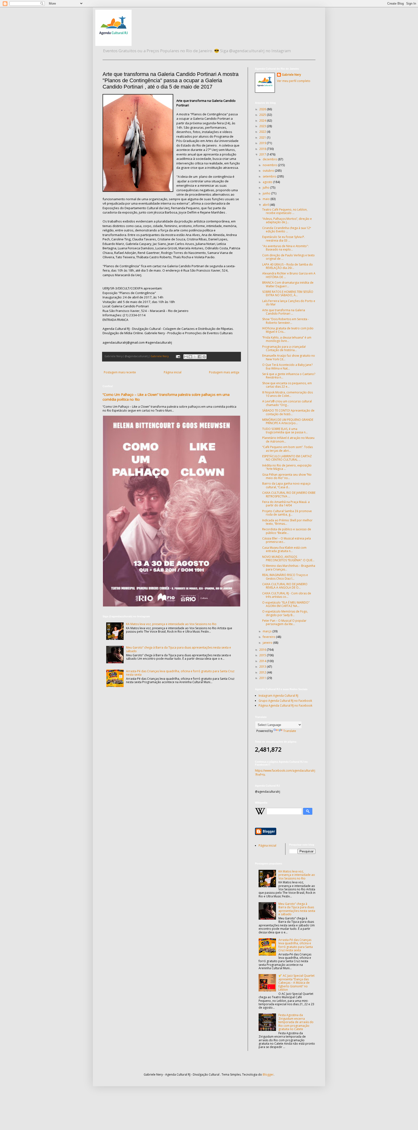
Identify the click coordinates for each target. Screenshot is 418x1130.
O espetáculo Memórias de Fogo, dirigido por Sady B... (285, 613)
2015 (263, 655)
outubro (269, 171)
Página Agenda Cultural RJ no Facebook (285, 705)
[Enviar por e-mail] (185, 356)
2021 (263, 137)
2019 (263, 143)
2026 (263, 109)
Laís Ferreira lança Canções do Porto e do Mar (288, 302)
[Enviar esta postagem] (178, 356)
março (267, 631)
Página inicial (172, 372)
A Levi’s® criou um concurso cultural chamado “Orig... (287, 403)
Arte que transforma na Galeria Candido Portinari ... (283, 312)
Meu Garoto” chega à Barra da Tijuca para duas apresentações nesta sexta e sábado (178, 649)
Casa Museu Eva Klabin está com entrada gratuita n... (284, 549)
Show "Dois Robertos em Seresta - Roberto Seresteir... (285, 321)
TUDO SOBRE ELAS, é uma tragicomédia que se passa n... (285, 430)
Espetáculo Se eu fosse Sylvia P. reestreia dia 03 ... (283, 238)
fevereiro (269, 637)
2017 (263, 154)
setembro (270, 176)
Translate (289, 731)
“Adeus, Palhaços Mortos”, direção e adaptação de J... (287, 220)
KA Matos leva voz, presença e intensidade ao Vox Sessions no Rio (171, 624)
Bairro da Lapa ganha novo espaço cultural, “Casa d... (286, 485)
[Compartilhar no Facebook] (199, 356)
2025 (263, 115)
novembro (270, 165)
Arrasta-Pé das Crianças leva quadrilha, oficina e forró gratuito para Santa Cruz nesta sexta (180, 673)
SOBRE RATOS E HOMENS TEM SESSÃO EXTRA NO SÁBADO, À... (287, 293)
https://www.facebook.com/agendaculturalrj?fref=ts (285, 772)
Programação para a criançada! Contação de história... (284, 348)
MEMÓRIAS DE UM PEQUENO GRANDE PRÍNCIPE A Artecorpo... (287, 421)
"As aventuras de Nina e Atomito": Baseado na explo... (285, 247)
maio (266, 199)
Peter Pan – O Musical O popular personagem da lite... (284, 622)
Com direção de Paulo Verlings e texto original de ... (288, 257)
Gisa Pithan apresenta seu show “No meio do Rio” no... (287, 476)
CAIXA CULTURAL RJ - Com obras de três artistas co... (286, 595)
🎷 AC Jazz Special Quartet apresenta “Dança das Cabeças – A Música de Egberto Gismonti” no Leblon (296, 983)
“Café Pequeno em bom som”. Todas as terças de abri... (287, 448)
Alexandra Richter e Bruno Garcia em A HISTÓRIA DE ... (288, 275)
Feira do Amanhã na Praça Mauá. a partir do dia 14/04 (286, 503)
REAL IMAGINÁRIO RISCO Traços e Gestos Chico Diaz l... (285, 576)
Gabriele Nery (291, 75)
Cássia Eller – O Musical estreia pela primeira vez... (286, 540)
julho (266, 187)
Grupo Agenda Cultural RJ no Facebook (285, 701)
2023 (263, 126)
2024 (263, 120)
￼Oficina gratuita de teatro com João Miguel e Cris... (288, 330)
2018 (263, 149)
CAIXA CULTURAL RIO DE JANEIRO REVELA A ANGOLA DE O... (284, 586)
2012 (263, 672)
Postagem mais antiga (224, 372)
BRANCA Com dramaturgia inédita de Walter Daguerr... (288, 284)
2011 (263, 678)
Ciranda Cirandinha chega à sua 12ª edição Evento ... (286, 229)
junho (267, 193)
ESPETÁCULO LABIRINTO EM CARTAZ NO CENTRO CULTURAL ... (287, 458)
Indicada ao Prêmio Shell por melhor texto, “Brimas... (287, 522)
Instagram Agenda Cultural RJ (278, 696)
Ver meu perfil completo (293, 81)
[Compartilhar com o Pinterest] (204, 356)
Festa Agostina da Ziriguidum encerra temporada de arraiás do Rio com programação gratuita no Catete (296, 1022)
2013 (263, 667)
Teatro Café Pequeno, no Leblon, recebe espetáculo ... (284, 211)
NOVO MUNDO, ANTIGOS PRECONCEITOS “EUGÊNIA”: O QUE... (288, 558)
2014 (263, 661)
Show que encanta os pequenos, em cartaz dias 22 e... (287, 385)
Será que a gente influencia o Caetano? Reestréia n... (288, 375)
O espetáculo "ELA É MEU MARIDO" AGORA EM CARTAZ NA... (286, 604)
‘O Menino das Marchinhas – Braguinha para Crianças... (288, 567)
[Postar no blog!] (190, 356)
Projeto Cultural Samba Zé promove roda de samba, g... (287, 513)
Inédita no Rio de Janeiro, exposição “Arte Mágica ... (287, 467)
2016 (263, 650)
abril (266, 205)
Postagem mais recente (120, 372)
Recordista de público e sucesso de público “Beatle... (286, 531)
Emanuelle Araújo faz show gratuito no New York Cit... (288, 357)
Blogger (268, 1074)
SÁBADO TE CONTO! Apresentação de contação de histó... (288, 412)
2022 (263, 132)
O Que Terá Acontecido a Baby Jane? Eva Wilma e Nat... (287, 366)
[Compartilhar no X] (195, 356)
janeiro (268, 643)
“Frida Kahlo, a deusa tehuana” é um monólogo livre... (286, 339)
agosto (268, 182)
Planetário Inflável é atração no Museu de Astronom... (288, 439)
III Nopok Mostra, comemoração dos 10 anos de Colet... (287, 394)
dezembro (270, 159)
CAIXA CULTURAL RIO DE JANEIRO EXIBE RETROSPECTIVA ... (288, 494)
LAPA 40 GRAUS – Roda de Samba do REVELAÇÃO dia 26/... (287, 266)
